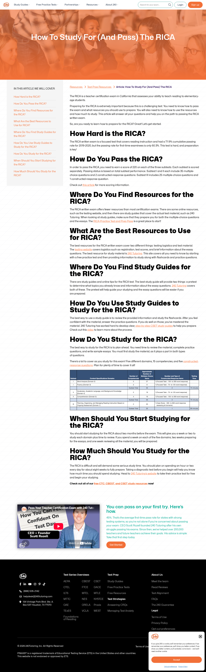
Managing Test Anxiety (120, 610)
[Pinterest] (40, 584)
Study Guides (21, 4)
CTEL (66, 587)
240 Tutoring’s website (144, 473)
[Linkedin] (25, 584)
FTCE (85, 587)
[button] (200, 636)
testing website (83, 249)
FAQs (154, 599)
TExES (67, 610)
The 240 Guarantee (162, 604)
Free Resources (116, 593)
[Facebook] (20, 584)
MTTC (66, 599)
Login (180, 5)
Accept (176, 660)
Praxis (97, 604)
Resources (92, 4)
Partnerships (71, 4)
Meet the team (159, 581)
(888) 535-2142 (31, 591)
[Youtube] (30, 584)
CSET (97, 581)
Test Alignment (160, 593)
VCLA (85, 610)
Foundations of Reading (70, 618)
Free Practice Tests (46, 4)
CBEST (86, 581)
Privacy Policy (183, 666)
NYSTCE (99, 599)
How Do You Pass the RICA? (30, 103)
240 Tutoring (135, 253)
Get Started (116, 544)
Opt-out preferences (170, 666)
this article (89, 185)
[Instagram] (35, 584)
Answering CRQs (117, 604)
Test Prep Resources (99, 86)
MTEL (85, 593)
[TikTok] (44, 584)
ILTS (65, 593)
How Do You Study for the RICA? (32, 153)
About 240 (111, 4)
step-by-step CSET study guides (154, 325)
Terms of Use (159, 617)
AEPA (66, 581)
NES (84, 599)
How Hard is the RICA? (27, 96)
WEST (97, 610)
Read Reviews (159, 587)
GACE (97, 587)
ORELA (86, 604)
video (90, 329)
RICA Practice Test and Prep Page (113, 221)
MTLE (97, 593)
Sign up (195, 5)
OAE (66, 604)
